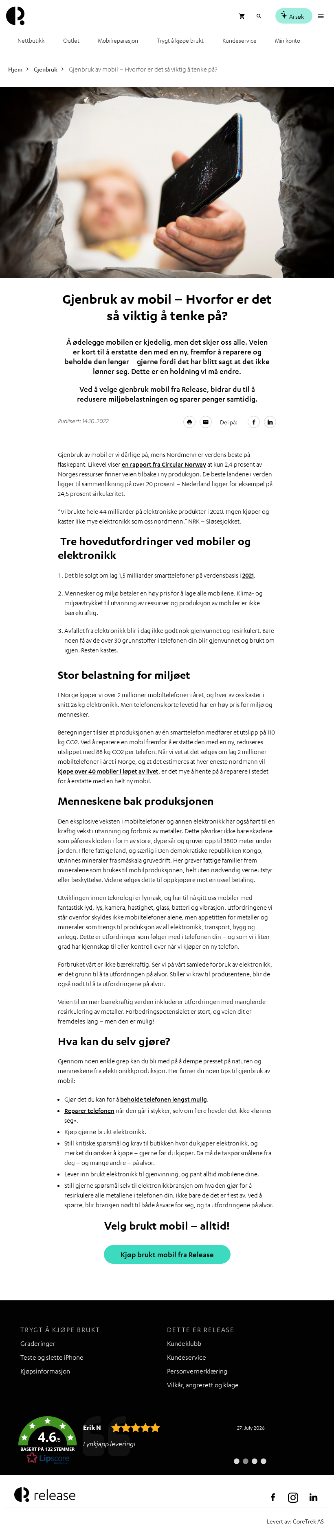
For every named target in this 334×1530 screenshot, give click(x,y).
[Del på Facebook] (254, 422)
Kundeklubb (184, 1343)
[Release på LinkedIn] (313, 1497)
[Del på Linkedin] (270, 422)
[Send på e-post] (206, 422)
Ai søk (296, 16)
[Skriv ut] (189, 422)
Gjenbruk (45, 69)
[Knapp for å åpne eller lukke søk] (259, 15)
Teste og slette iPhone (52, 1357)
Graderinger (37, 1343)
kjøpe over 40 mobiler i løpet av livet (108, 771)
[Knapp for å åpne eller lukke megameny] (322, 15)
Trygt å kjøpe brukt (180, 40)
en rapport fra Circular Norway (164, 464)
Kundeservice (239, 40)
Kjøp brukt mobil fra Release (167, 1254)
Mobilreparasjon (118, 40)
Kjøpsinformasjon (45, 1371)
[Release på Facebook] (273, 1497)
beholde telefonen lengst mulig (163, 1099)
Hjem (15, 69)
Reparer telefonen (89, 1110)
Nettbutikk (31, 40)
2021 (248, 575)
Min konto (287, 40)
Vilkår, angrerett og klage (203, 1385)
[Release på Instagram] (293, 1497)
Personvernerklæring (197, 1371)
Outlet (71, 40)
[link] (142, 1440)
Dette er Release (201, 1330)
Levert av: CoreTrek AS (295, 1521)
